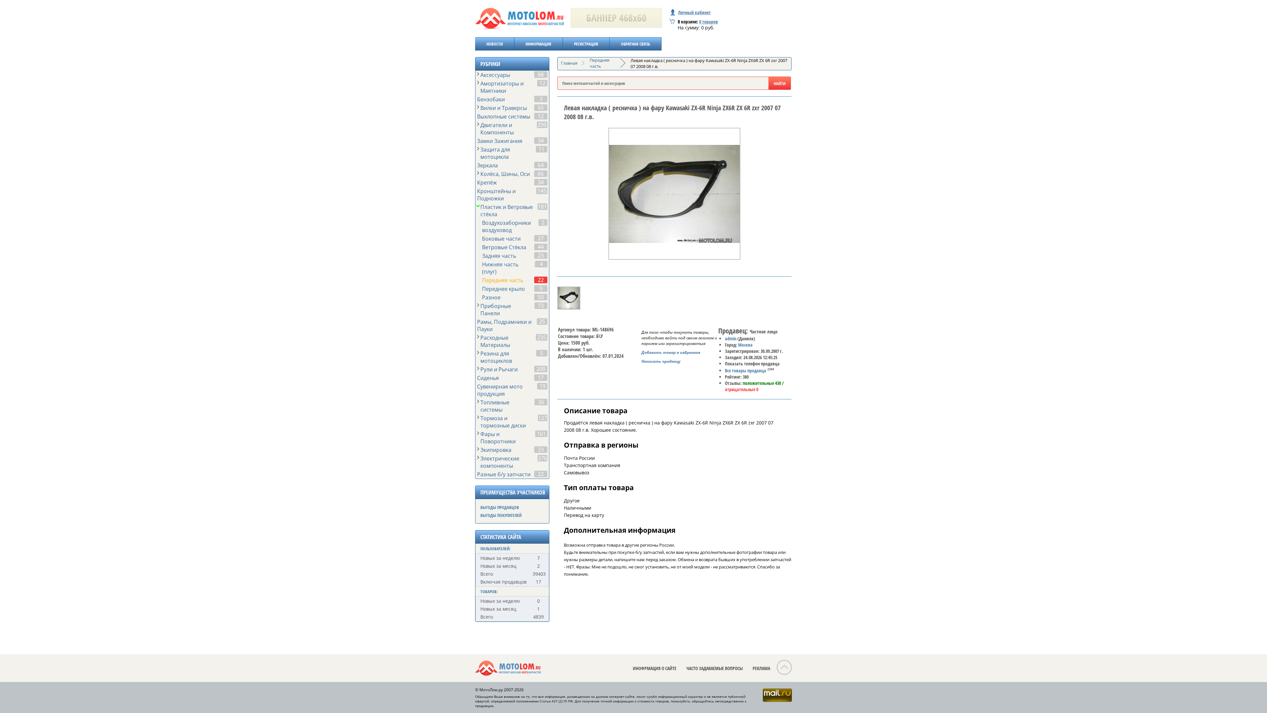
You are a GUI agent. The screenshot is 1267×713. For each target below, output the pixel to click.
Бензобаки (491, 99)
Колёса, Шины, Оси (505, 174)
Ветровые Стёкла (504, 247)
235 (541, 337)
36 (541, 402)
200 (540, 369)
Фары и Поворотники (498, 437)
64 (541, 165)
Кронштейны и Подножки (496, 194)
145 (541, 190)
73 (541, 305)
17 (541, 377)
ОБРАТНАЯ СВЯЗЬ (635, 44)
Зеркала (487, 165)
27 (541, 238)
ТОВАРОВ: (489, 591)
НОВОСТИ (494, 44)
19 (542, 386)
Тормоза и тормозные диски (503, 422)
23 (541, 255)
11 (541, 149)
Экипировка (495, 450)
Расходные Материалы (495, 341)
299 (541, 124)
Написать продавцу (660, 361)
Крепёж (487, 182)
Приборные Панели (495, 309)
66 (541, 173)
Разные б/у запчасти (504, 474)
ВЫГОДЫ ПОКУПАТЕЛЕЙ (501, 515)
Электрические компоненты (499, 462)
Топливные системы (494, 406)
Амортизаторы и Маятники (502, 87)
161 (541, 433)
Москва (745, 345)
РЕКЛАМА (761, 668)
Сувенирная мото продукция (500, 390)
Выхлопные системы (503, 116)
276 (542, 458)
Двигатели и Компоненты (497, 128)
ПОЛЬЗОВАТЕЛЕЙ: (495, 549)
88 (541, 74)
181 (542, 206)
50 (541, 297)
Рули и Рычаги (499, 369)
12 (542, 83)
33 (541, 449)
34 (541, 140)
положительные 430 (762, 383)
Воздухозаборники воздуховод (506, 226)
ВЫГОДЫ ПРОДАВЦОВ (499, 507)
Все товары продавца (745, 370)
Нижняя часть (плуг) (500, 268)
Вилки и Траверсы (503, 108)
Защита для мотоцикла (495, 153)
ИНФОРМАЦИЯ (538, 44)
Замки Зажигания (499, 141)
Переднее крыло (503, 288)
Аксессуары (495, 75)
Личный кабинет (694, 12)
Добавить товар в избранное (670, 352)
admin (730, 338)
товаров (708, 21)
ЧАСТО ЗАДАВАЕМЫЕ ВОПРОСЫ (714, 668)
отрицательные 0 (741, 389)
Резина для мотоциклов (496, 357)
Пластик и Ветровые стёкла (506, 210)
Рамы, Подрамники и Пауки (504, 325)
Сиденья (488, 378)
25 (542, 321)
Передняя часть (502, 280)
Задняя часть (499, 255)
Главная (569, 63)
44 (541, 247)
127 (542, 418)
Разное (491, 297)
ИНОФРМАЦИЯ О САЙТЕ (654, 668)
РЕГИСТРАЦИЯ (586, 44)
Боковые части (501, 238)
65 (541, 107)
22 (541, 280)
